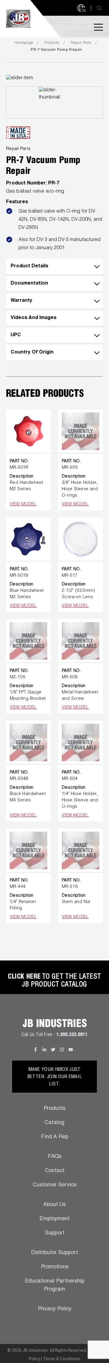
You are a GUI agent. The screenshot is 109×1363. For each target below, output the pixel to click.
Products (51, 43)
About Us (54, 1205)
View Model (23, 504)
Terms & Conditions (61, 1358)
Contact (54, 1171)
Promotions (54, 1267)
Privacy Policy (54, 1309)
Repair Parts (81, 43)
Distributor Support (54, 1253)
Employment (54, 1219)
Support (54, 1233)
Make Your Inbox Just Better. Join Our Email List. (54, 1077)
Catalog (54, 1123)
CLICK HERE (24, 977)
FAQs (54, 1156)
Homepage (23, 43)
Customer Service (55, 1185)
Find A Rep (54, 1137)
